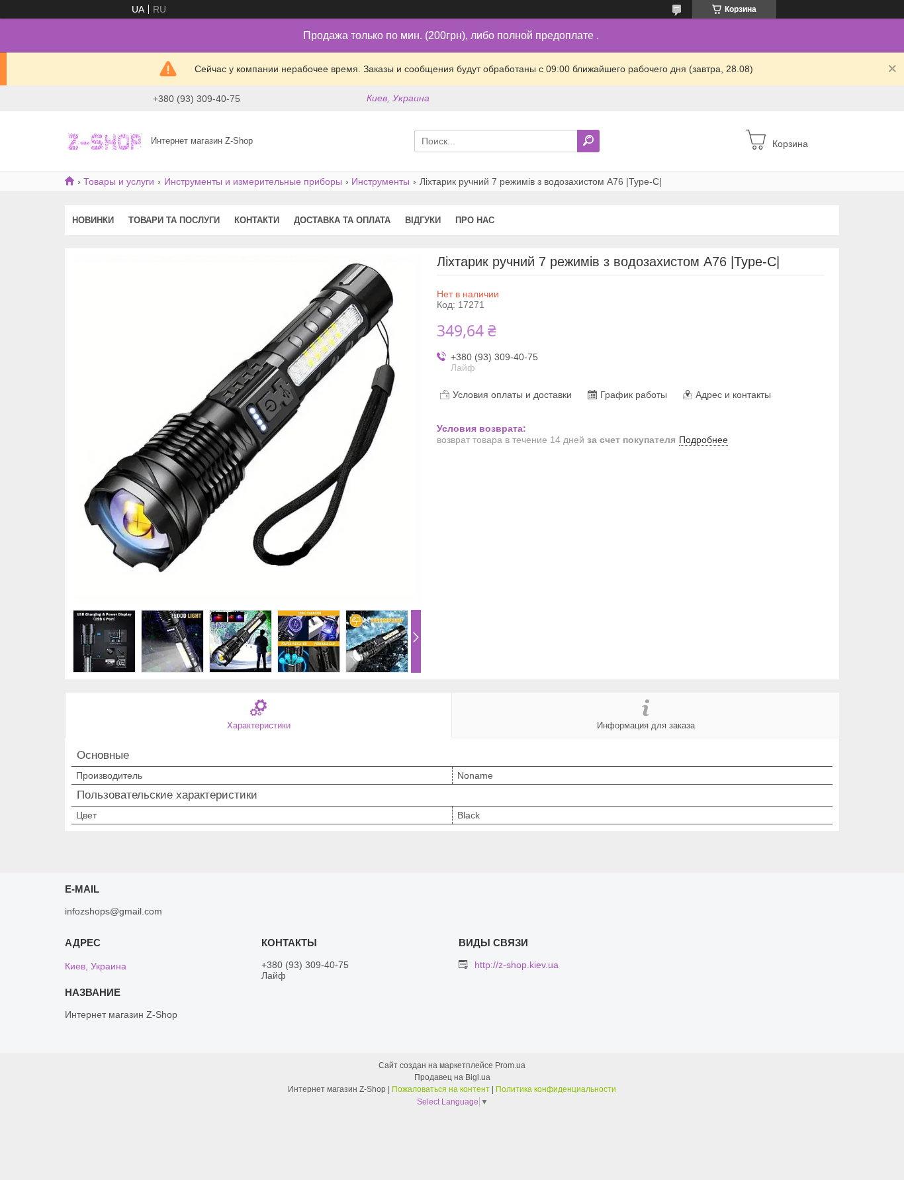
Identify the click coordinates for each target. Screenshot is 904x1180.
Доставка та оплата (342, 220)
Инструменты (380, 181)
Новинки (93, 220)
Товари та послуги (174, 220)
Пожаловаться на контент (441, 1089)
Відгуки (423, 220)
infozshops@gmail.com (113, 911)
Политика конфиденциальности (556, 1089)
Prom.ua (510, 1065)
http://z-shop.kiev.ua (517, 964)
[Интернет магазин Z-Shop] (104, 140)
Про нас (474, 220)
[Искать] (588, 141)
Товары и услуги (118, 181)
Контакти (256, 220)
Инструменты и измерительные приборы (253, 181)
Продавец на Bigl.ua (452, 1077)
